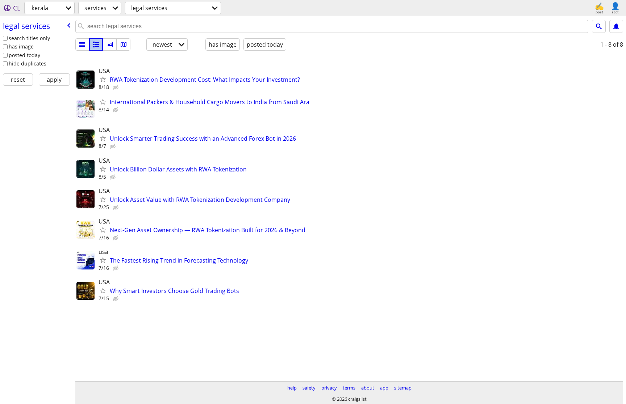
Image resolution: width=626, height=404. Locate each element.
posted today (24, 55)
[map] (123, 44)
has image (21, 46)
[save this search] (616, 26)
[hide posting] (116, 87)
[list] (82, 44)
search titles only (29, 38)
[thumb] (96, 44)
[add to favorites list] (103, 79)
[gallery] (110, 44)
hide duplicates (27, 63)
